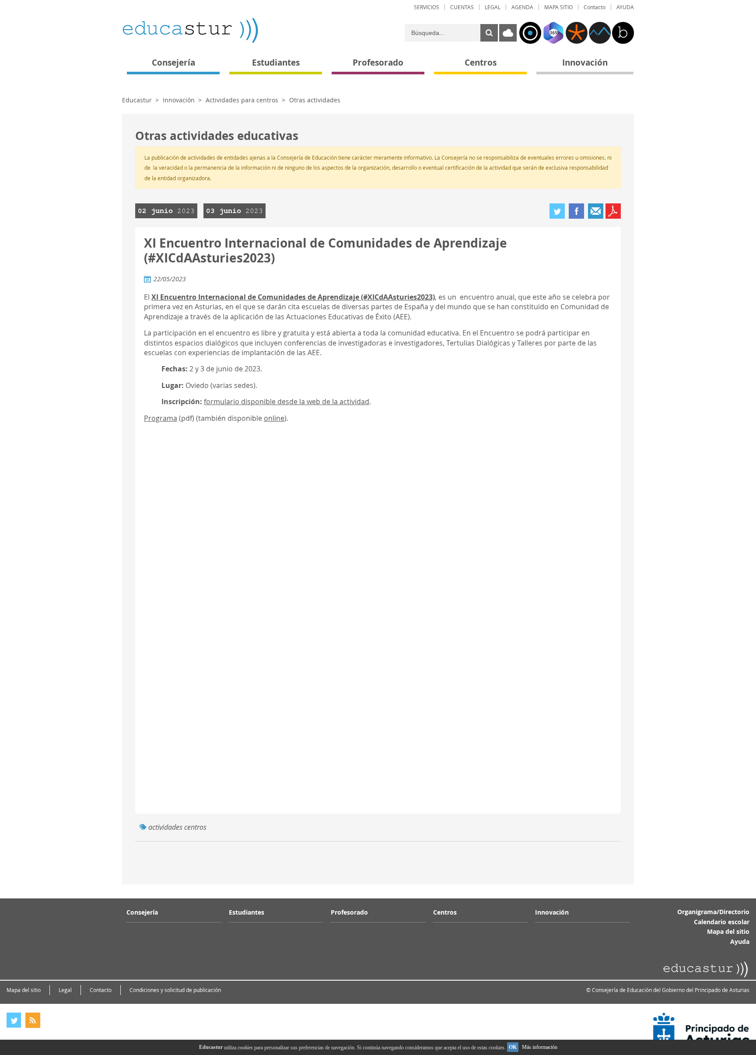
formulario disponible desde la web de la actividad (286, 401)
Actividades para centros (242, 100)
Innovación (179, 100)
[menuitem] (426, 7)
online (274, 418)
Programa (160, 418)
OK (513, 1047)
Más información (539, 1047)
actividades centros (177, 827)
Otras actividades (314, 100)
